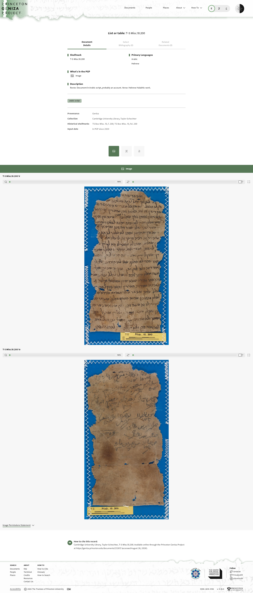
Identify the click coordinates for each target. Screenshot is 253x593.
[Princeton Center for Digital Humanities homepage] (217, 574)
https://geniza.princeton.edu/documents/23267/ (98, 548)
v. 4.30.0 (220, 589)
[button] (15, 10)
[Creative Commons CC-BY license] (69, 589)
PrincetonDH (238, 575)
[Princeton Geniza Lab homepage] (198, 574)
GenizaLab (237, 572)
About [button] (179, 7)
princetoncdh (238, 578)
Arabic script (74, 101)
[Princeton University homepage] (235, 589)
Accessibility (15, 589)
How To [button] (195, 7)
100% (119, 182)
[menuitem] (127, 9)
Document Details (87, 44)
